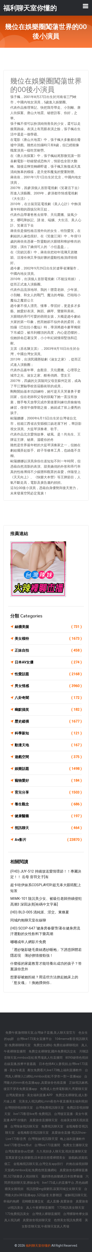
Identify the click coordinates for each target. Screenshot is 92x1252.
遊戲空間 (48, 757)
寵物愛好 (48, 780)
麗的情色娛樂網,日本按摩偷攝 (62, 1176)
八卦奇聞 (48, 698)
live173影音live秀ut (18, 1145)
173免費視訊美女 (17, 1214)
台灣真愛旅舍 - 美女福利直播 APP (29, 1095)
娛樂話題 (48, 769)
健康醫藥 (48, 816)
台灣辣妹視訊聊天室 (24, 1126)
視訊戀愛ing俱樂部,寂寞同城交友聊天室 (54, 1189)
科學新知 (48, 733)
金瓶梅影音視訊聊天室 (33, 1132)
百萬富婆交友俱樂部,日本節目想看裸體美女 (35, 1157)
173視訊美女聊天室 (70, 1207)
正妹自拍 (48, 650)
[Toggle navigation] (85, 6)
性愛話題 (48, 674)
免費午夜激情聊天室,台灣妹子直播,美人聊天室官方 (40, 1032)
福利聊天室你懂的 (38, 1245)
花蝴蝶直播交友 (33, 1201)
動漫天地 (48, 745)
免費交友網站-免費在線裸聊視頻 (56, 1045)
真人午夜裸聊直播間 (40, 1207)
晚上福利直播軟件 (72, 1139)
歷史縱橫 (48, 721)
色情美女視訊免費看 (68, 1220)
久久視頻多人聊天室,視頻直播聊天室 (61, 1151)
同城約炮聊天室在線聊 (28, 920)
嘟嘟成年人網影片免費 (28, 942)
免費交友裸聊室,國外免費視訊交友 (53, 1051)
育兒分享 (48, 792)
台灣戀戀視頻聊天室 (19, 1107)
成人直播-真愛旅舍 (60, 1201)
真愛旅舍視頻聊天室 (37, 1220)
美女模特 (48, 638)
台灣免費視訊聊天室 (50, 1107)
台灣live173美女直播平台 (34, 1039)
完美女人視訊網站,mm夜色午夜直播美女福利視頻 (53, 1101)
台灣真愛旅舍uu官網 (19, 1151)
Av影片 (48, 839)
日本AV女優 (48, 662)
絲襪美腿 (48, 627)
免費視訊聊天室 (52, 1126)
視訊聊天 (48, 828)
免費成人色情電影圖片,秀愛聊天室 (64, 1089)
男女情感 (48, 686)
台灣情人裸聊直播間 (46, 1214)
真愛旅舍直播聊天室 (43, 1120)
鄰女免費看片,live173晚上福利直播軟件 (55, 1070)
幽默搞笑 (48, 709)
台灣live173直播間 (47, 1145)
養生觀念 (48, 804)
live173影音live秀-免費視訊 (32, 1114)
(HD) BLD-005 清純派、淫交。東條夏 (39, 912)
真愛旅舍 (82, 1201)
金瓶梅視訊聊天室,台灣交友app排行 (38, 1164)
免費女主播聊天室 (75, 1145)
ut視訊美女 (16, 1207)
